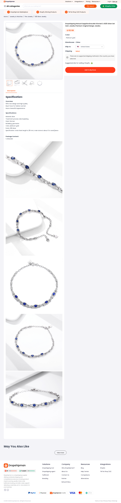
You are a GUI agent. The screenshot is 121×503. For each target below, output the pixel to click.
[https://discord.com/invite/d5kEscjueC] (8, 490)
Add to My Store (90, 70)
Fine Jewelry (29, 17)
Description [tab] (11, 91)
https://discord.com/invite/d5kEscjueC (8, 490)
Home (6, 17)
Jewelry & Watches (16, 17)
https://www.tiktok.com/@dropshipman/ (5, 490)
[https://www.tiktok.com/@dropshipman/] (5, 490)
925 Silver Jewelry (40, 17)
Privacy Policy (107, 501)
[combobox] (87, 47)
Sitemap (114, 501)
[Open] (102, 46)
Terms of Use (99, 501)
